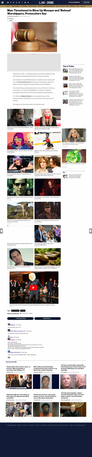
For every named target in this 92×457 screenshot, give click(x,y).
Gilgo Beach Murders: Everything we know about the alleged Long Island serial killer (17, 396)
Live (8, 6)
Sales (77, 6)
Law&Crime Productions (49, 6)
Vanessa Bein (37, 400)
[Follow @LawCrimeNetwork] (22, 3)
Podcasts (62, 6)
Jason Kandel (9, 372)
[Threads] (19, 3)
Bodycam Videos (33, 6)
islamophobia (15, 310)
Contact (71, 425)
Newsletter (31, 425)
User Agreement (51, 425)
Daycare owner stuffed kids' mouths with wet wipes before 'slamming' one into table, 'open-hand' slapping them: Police (76, 85)
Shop (67, 6)
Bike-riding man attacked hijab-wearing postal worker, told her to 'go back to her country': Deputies (45, 368)
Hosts (57, 6)
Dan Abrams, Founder (80, 425)
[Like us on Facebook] (10, 3)
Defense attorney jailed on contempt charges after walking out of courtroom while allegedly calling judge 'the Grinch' (76, 78)
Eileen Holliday (10, 400)
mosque (23, 310)
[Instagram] (16, 3)
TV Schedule (24, 6)
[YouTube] (8, 3)
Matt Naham (64, 372)
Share (10, 20)
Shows (39, 6)
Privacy (37, 425)
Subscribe (82, 6)
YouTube (86, 2)
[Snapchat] (25, 3)
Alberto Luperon (38, 372)
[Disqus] (34, 340)
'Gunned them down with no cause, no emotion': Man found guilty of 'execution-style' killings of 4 (18, 368)
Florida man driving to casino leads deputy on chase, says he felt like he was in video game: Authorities (45, 396)
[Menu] (2, 2)
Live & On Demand (74, 2)
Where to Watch (16, 6)
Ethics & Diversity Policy (62, 425)
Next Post (90, 230)
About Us (19, 425)
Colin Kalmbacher (65, 400)
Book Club (72, 6)
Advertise (25, 425)
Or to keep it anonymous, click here (75, 177)
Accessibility (43, 425)
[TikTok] (13, 3)
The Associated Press (12, 16)
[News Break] (28, 3)
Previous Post (1, 230)
